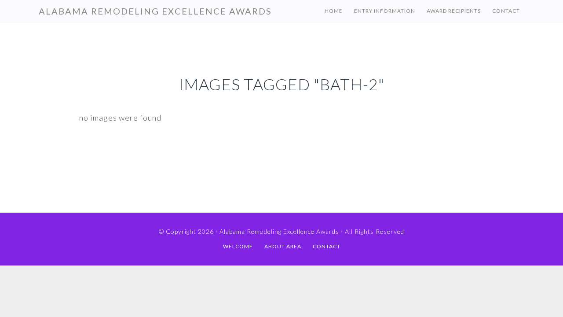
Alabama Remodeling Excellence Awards (155, 11)
